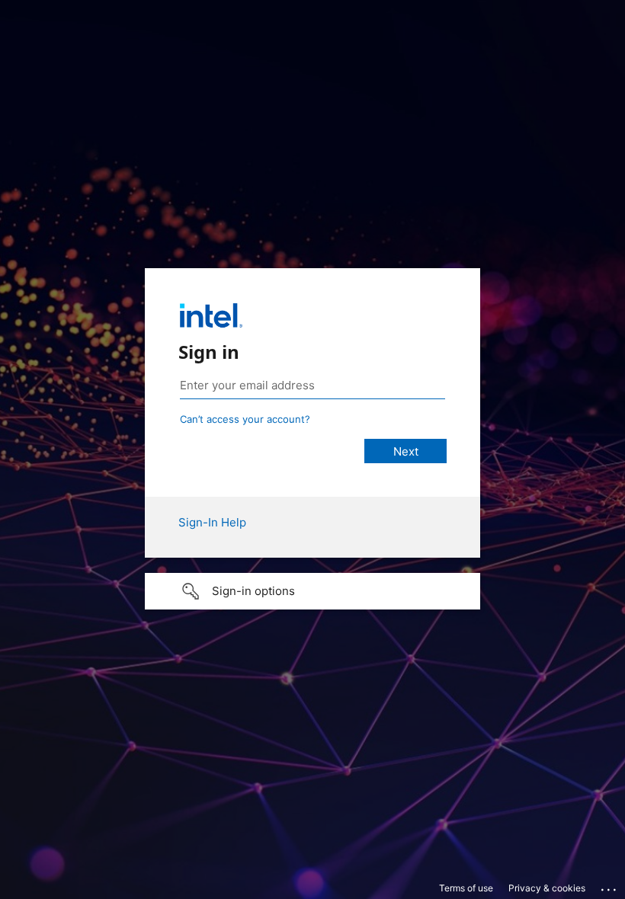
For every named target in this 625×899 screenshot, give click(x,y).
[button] (312, 591)
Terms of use (466, 888)
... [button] (610, 886)
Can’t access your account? (245, 419)
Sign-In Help (212, 522)
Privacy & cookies (546, 888)
